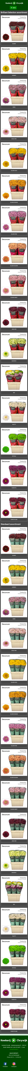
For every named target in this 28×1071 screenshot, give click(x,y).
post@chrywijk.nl (14, 1049)
